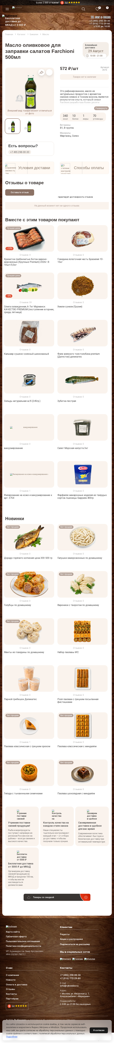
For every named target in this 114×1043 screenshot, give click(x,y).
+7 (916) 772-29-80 (99, 23)
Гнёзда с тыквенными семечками (23, 793)
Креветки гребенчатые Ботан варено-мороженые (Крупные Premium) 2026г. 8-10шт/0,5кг (27, 262)
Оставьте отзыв (20, 192)
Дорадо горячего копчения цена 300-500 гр (28, 558)
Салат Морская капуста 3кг (72, 448)
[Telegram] (77, 959)
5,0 (13, 1006)
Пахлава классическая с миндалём (76, 746)
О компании (12, 975)
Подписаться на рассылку (75, 944)
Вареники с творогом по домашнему (78, 605)
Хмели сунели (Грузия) (69, 306)
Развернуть (101, 108)
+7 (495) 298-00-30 (99, 21)
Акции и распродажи (71, 939)
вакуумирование (13, 448)
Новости (10, 980)
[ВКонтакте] (65, 959)
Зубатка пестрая (66, 401)
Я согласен (98, 1030)
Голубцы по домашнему (17, 605)
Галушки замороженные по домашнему (79, 558)
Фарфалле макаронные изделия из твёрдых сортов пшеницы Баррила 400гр (82, 496)
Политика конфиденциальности (23, 946)
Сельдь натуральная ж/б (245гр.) (22, 401)
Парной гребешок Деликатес (20, 699)
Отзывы (10, 989)
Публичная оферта (16, 937)
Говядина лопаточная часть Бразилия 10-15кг (80, 260)
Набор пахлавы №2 (68, 652)
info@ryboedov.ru (69, 986)
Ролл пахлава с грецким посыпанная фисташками (77, 700)
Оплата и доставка (16, 985)
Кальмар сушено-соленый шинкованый (26, 353)
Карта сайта (13, 932)
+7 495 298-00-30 (19, 152)
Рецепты (65, 934)
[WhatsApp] (89, 959)
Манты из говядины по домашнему (24, 652)
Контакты (11, 994)
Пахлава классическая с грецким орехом (27, 746)
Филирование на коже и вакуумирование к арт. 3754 (28, 496)
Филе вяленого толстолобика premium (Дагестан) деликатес (78, 355)
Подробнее (11, 1036)
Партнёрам (12, 999)
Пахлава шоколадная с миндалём (76, 793)
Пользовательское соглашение (23, 941)
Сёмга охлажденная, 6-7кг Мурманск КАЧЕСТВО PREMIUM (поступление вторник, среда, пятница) (29, 309)
